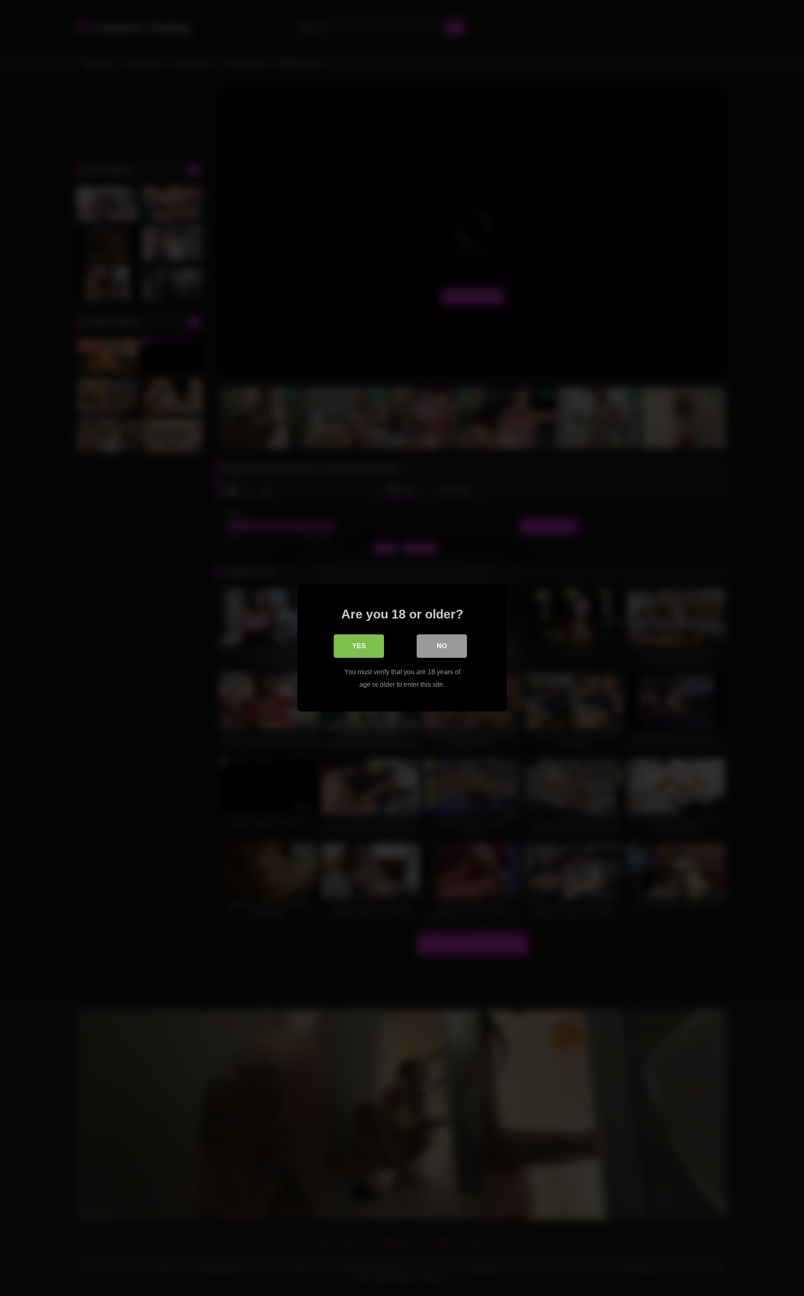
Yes (359, 645)
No (442, 645)
